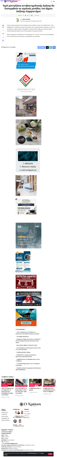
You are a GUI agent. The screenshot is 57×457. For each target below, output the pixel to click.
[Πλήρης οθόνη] (39, 304)
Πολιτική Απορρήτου (32, 453)
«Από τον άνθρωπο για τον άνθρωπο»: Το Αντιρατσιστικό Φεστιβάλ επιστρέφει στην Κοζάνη (7, 391)
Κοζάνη (3, 384)
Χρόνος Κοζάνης (26, 19)
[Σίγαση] (37, 304)
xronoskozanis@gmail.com (11, 443)
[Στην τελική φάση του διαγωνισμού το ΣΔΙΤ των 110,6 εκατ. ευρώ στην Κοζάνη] (21, 382)
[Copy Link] (30, 15)
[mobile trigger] (2, 1)
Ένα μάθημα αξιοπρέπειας (23, 336)
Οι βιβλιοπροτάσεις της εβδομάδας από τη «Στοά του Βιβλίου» (49, 390)
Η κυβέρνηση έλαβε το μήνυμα (23, 352)
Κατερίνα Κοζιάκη (15, 425)
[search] (52, 1)
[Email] (28, 15)
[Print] (32, 15)
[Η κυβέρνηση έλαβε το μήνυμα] (35, 382)
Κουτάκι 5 (9, 384)
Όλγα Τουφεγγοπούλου (20, 425)
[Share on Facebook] (23, 15)
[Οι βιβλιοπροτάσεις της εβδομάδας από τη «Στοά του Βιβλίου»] (49, 382)
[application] (28, 299)
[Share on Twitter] (25, 15)
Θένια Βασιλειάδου (22, 417)
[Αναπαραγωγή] (17, 304)
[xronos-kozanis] (11, 1)
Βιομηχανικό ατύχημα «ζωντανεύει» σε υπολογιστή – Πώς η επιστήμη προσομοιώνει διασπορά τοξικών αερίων (28, 341)
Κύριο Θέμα (37, 384)
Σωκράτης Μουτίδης (18, 417)
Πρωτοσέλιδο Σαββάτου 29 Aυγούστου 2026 (27, 345)
